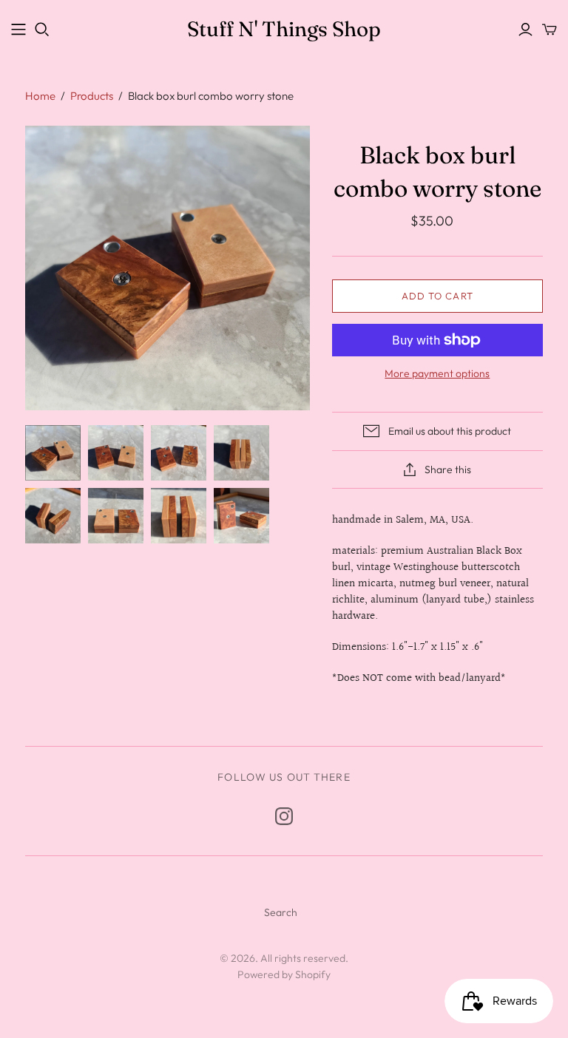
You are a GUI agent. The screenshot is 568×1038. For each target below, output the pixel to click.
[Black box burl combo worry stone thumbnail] (53, 453)
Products (91, 96)
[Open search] (42, 29)
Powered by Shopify (284, 974)
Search (280, 912)
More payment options (437, 373)
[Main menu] (18, 29)
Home (40, 96)
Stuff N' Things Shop (284, 28)
